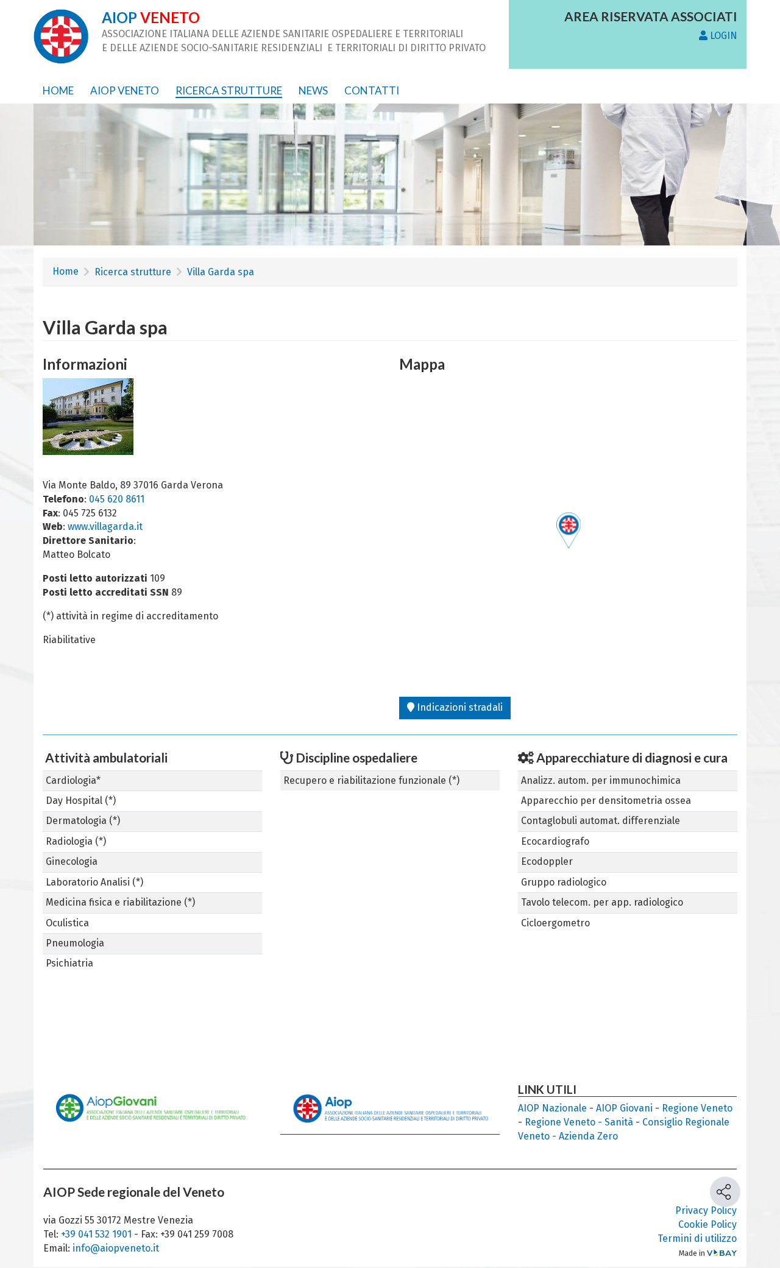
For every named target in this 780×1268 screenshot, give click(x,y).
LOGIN (722, 35)
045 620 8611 (116, 499)
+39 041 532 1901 (97, 1234)
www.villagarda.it (105, 526)
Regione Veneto (697, 1108)
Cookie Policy (707, 1224)
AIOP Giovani (624, 1108)
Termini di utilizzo (697, 1238)
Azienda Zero (588, 1136)
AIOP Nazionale (552, 1108)
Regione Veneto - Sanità (579, 1122)
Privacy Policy (706, 1210)
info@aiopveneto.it (116, 1248)
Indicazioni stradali (458, 707)
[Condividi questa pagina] (725, 1200)
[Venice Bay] (722, 1253)
